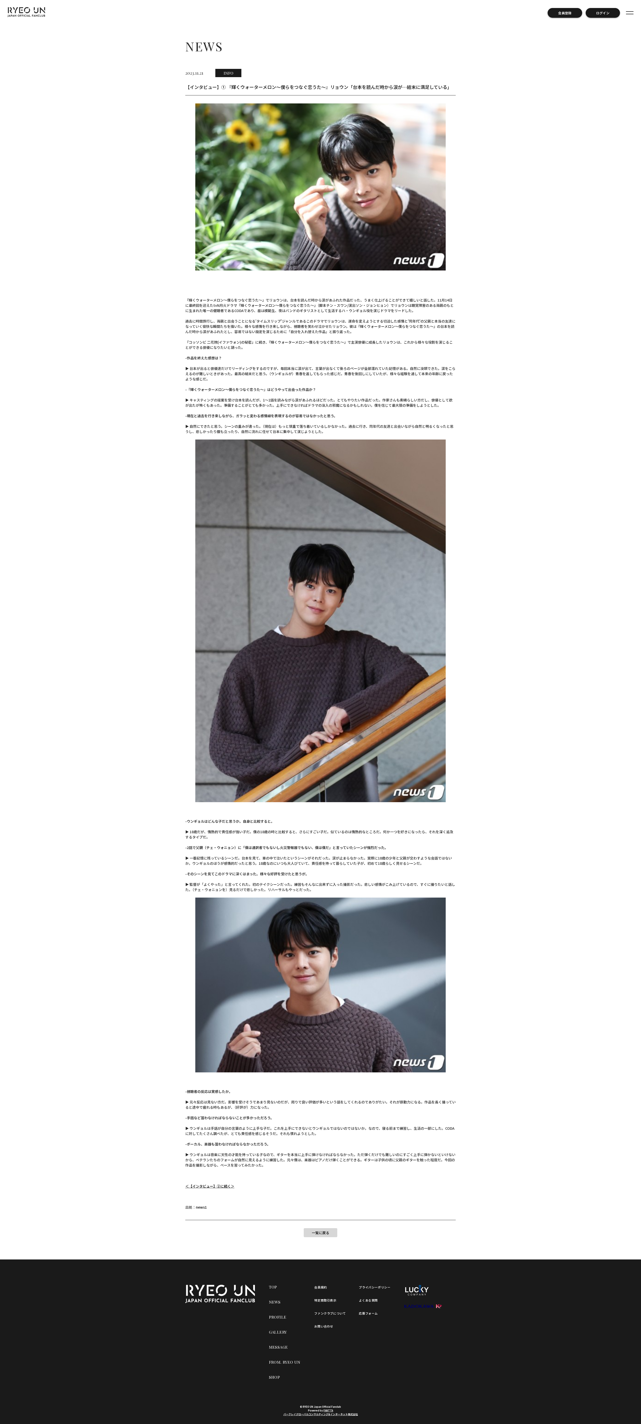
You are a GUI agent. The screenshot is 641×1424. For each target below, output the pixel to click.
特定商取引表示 (325, 1300)
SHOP (274, 1377)
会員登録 (564, 13)
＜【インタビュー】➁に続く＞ (209, 1186)
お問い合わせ (323, 1326)
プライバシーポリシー (374, 1287)
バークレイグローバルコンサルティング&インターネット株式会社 (320, 1414)
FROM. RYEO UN (284, 1362)
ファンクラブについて (330, 1313)
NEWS (275, 1302)
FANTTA (328, 1410)
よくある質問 (368, 1300)
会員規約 (320, 1287)
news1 (201, 1207)
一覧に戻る (320, 1232)
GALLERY (278, 1332)
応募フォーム (368, 1313)
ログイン (602, 13)
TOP (273, 1287)
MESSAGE (278, 1347)
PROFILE (277, 1317)
